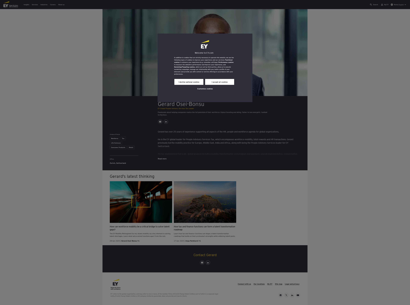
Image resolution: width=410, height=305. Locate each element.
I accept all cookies (220, 82)
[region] (205, 68)
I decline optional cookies (188, 82)
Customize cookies (205, 88)
